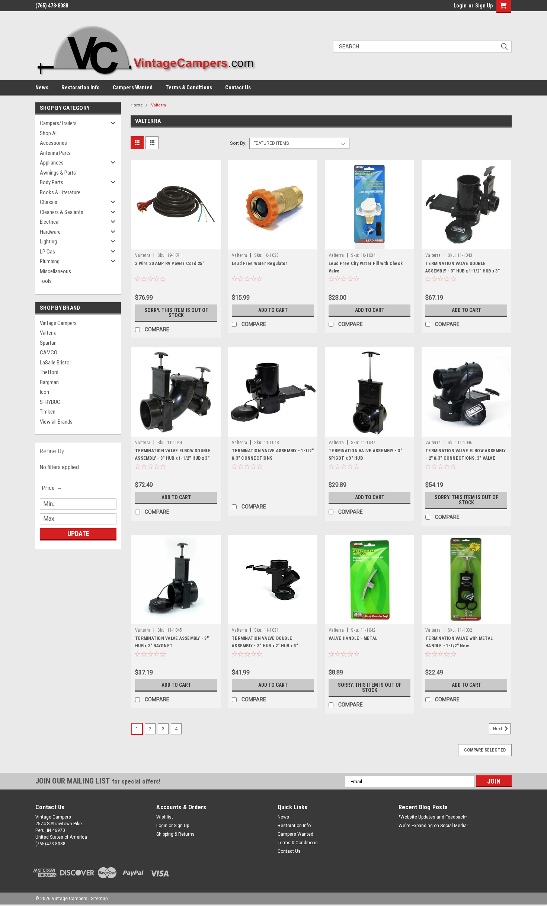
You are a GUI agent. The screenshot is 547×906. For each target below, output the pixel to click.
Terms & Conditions (189, 87)
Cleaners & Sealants (61, 212)
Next (498, 729)
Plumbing (50, 261)
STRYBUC (50, 402)
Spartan (48, 342)
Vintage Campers (58, 323)
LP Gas (47, 251)
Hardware (50, 232)
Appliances (52, 162)
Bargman (49, 382)
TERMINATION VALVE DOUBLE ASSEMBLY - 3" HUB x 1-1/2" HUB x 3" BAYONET (462, 271)
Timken (47, 411)
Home (137, 105)
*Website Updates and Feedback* (433, 817)
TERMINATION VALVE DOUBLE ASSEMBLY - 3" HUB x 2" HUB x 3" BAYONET (265, 646)
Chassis (48, 202)
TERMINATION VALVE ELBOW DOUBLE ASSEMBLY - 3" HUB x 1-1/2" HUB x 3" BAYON (173, 458)
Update (78, 533)
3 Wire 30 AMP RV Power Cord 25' (169, 263)
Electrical (50, 221)
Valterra (48, 332)
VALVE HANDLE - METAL (353, 638)
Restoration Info (80, 87)
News (41, 87)
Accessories (53, 143)
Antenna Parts (55, 153)
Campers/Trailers (58, 123)
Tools (46, 281)
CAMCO (48, 352)
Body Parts (51, 182)
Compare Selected (485, 750)
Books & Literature (60, 192)
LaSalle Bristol (55, 362)
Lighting (48, 241)
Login (460, 6)
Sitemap (99, 898)
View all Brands (56, 421)
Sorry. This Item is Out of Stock (176, 312)
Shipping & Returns (175, 834)
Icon (44, 392)
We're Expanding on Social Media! (433, 825)
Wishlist (164, 817)
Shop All (49, 133)
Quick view (176, 244)
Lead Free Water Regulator (259, 263)
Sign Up (484, 6)
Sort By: (238, 143)
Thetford (49, 372)
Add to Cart (273, 310)
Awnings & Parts (58, 172)
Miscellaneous (55, 271)
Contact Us (238, 87)
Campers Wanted (133, 87)
